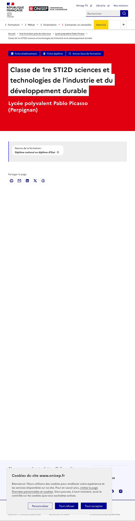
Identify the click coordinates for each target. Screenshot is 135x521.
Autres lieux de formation (87, 53)
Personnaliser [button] (40, 506)
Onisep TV (82, 5)
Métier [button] (31, 24)
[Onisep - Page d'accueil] (39, 8)
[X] (35, 180)
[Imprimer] (11, 180)
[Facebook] (43, 180)
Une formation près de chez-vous (35, 33)
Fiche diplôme (55, 53)
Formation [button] (14, 24)
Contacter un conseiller (78, 24)
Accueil (11, 33)
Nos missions (121, 5)
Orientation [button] (50, 24)
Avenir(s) (101, 24)
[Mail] (19, 180)
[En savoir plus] (58, 152)
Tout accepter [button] (94, 506)
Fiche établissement (26, 53)
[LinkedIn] (27, 180)
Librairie (101, 5)
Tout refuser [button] (66, 506)
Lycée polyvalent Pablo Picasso (69, 33)
